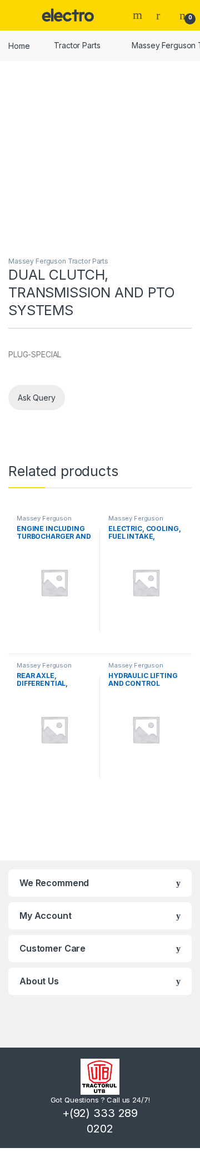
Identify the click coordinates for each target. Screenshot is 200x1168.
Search (139, 15)
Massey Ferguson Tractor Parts (58, 261)
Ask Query (37, 397)
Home (18, 45)
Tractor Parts (77, 45)
